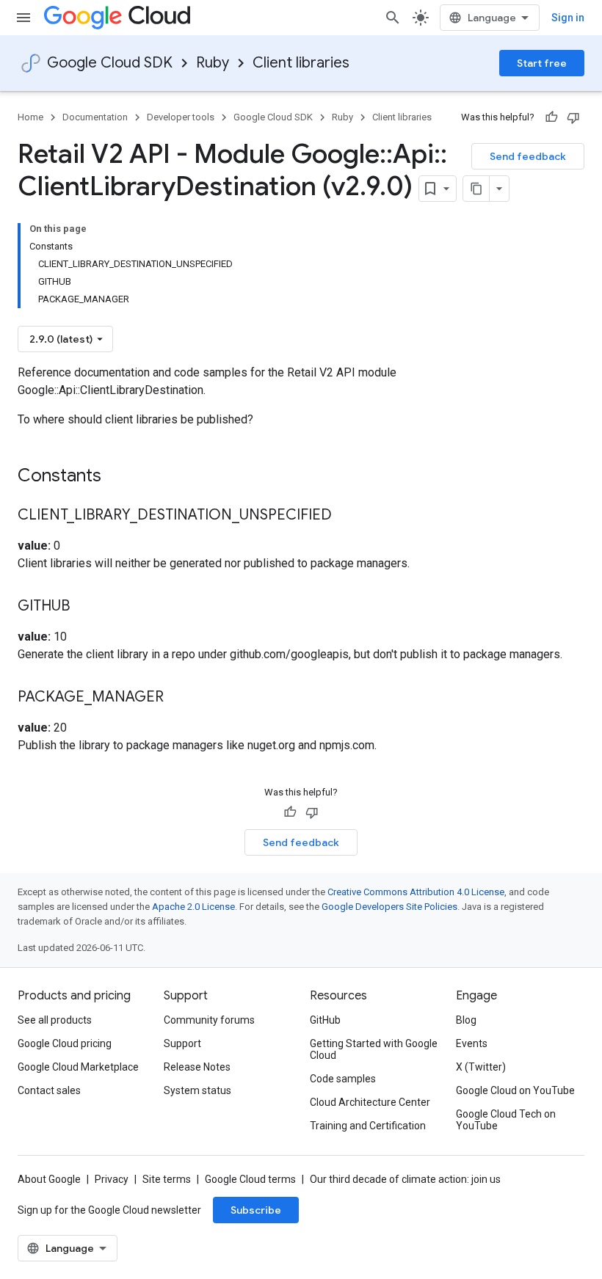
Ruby (212, 63)
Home (30, 117)
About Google (49, 1179)
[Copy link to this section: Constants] (120, 477)
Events (471, 1043)
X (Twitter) (481, 1067)
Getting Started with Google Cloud (374, 1049)
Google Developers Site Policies (389, 906)
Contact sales (49, 1090)
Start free (542, 63)
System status (197, 1090)
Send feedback (528, 156)
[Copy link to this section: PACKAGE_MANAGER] (178, 698)
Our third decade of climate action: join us (405, 1179)
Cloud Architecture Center (370, 1102)
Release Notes (197, 1067)
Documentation (95, 117)
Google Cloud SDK (110, 63)
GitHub (325, 1020)
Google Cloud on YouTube (515, 1090)
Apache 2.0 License (193, 906)
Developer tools (180, 117)
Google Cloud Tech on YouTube (506, 1120)
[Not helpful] (573, 117)
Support (182, 1043)
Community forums (209, 1020)
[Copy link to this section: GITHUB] (84, 607)
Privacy (111, 1179)
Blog (466, 1020)
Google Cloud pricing (65, 1043)
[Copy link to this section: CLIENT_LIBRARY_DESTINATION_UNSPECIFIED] (346, 516)
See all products (55, 1020)
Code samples (343, 1079)
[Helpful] (551, 117)
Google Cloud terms (250, 1179)
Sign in (567, 17)
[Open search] (393, 17)
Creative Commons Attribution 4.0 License (415, 891)
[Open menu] (23, 17)
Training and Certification (368, 1126)
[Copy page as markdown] (476, 188)
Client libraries (301, 63)
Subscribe (256, 1210)
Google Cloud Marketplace (78, 1067)
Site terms (166, 1179)
